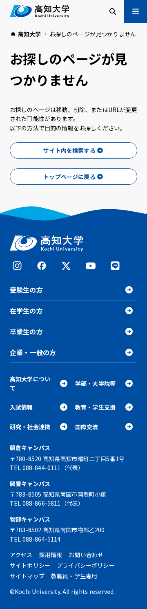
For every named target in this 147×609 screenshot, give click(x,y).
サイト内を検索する (69, 150)
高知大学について (30, 383)
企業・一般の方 (33, 352)
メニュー (135, 11)
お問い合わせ (86, 555)
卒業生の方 (26, 331)
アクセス (21, 555)
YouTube (90, 265)
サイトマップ (27, 576)
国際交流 (86, 427)
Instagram (17, 265)
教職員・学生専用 (74, 576)
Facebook (41, 265)
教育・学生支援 (95, 407)
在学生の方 (26, 311)
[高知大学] (39, 11)
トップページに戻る (69, 176)
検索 (112, 11)
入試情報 (21, 407)
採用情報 (50, 555)
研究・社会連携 (30, 427)
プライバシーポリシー (86, 565)
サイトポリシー (30, 565)
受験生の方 (26, 290)
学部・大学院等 (95, 383)
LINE (115, 265)
